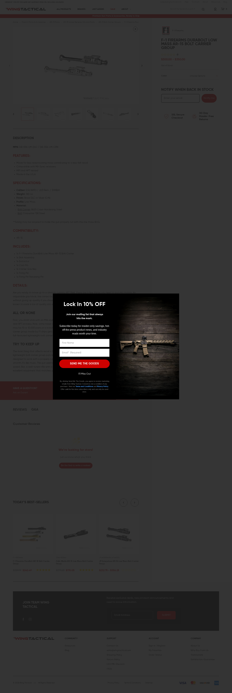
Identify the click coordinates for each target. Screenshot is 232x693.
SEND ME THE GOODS (84, 363)
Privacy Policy (102, 386)
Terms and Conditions (84, 386)
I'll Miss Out (84, 374)
